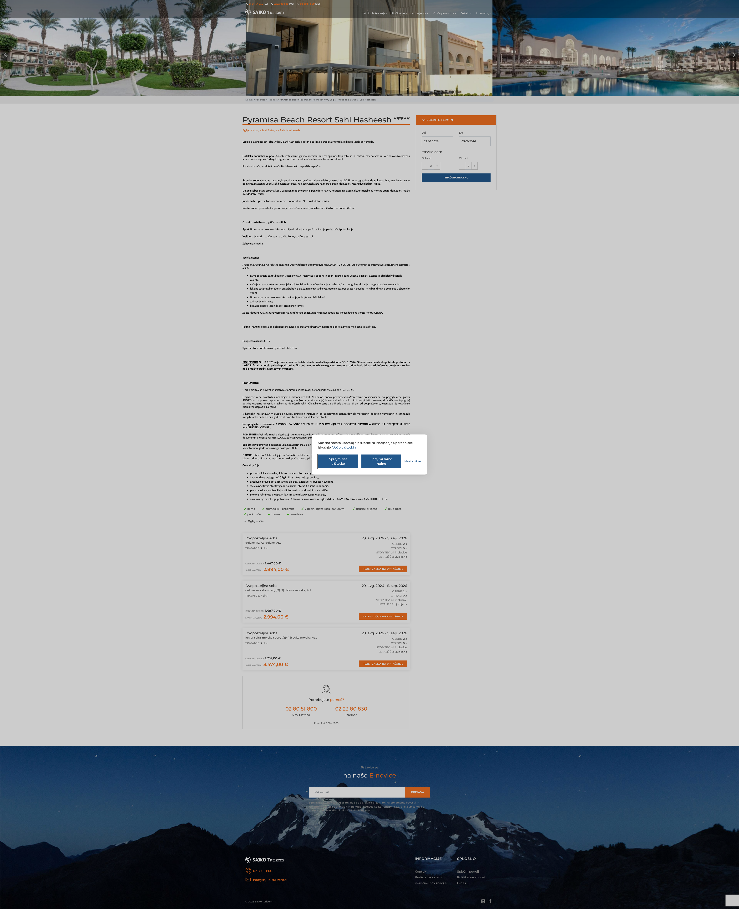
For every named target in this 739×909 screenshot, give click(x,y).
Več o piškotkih (344, 447)
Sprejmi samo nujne (381, 461)
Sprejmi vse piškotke (338, 461)
